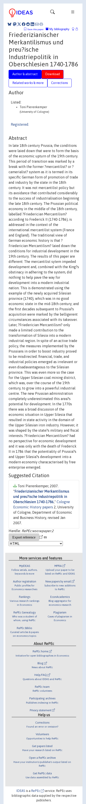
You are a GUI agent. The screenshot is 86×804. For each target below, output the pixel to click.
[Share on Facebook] (23, 24)
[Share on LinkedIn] (32, 24)
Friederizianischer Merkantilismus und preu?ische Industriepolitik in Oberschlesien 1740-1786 (41, 496)
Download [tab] (52, 74)
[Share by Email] (37, 24)
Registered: (20, 124)
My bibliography (59, 29)
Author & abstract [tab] (25, 74)
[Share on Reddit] (28, 24)
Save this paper (35, 29)
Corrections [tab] (59, 83)
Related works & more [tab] (28, 83)
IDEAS (20, 791)
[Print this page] (41, 24)
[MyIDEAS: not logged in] (74, 29)
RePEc (36, 791)
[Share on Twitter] (19, 24)
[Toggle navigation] (52, 13)
